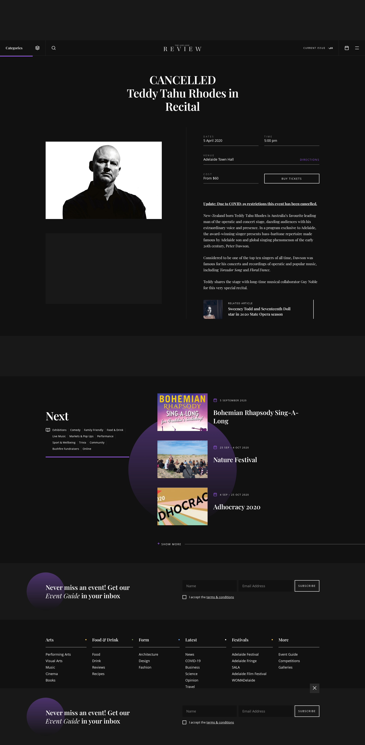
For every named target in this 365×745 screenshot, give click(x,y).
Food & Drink (115, 430)
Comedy (75, 430)
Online (87, 449)
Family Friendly (93, 430)
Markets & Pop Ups (81, 436)
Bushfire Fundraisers (65, 449)
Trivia (82, 442)
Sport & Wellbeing (63, 442)
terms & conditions (220, 597)
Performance (105, 436)
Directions (309, 159)
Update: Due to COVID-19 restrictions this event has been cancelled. (260, 203)
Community (97, 442)
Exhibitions (59, 430)
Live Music (59, 436)
